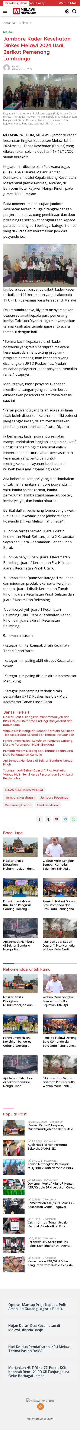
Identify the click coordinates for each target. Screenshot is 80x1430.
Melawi (8, 32)
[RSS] (40, 1407)
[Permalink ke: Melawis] (6, 67)
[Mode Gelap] (67, 11)
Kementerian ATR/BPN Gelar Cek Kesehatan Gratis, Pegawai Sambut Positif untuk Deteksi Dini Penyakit (51, 1205)
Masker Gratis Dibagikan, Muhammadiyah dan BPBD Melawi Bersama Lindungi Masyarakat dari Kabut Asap (38, 721)
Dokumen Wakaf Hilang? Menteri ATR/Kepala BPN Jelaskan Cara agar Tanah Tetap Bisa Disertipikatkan (51, 1185)
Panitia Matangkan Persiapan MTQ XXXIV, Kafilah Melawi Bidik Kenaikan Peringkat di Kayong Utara (50, 1166)
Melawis (16, 66)
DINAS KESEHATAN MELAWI (24, 790)
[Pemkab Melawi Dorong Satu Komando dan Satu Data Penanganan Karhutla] (60, 887)
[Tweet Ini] (48, 819)
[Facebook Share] (39, 819)
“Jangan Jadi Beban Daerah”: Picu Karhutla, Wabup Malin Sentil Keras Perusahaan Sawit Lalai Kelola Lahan (38, 774)
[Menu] (6, 11)
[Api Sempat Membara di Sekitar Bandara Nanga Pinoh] (20, 928)
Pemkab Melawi (48, 805)
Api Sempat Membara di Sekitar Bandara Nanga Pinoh (38, 762)
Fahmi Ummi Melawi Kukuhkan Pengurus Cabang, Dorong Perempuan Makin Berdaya (38, 742)
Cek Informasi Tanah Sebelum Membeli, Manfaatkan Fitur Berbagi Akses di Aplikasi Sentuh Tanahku (51, 1224)
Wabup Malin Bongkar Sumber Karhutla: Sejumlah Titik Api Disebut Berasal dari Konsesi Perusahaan (38, 733)
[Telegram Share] (65, 819)
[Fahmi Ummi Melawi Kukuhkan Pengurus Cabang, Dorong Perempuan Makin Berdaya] (20, 887)
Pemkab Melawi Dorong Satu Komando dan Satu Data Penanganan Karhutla (38, 753)
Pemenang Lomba (18, 805)
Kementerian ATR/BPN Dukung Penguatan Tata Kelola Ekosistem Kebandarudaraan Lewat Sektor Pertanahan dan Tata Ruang (52, 1263)
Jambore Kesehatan (20, 797)
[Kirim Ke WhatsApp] (73, 819)
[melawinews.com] (24, 11)
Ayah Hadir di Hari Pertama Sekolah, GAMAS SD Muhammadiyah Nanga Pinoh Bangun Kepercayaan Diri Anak (50, 1146)
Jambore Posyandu (54, 797)
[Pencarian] (74, 11)
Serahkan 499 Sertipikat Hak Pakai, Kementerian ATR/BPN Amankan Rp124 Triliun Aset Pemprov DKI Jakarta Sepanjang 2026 (51, 1244)
